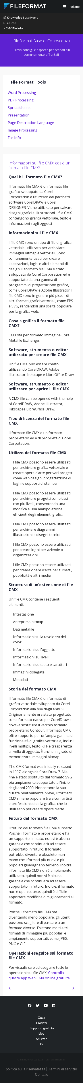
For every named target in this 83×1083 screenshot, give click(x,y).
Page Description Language (31, 122)
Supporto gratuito (41, 1028)
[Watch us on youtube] (46, 1005)
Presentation (18, 115)
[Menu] (65, 7)
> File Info (9, 23)
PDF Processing (21, 100)
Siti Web (41, 1039)
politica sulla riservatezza (25, 1069)
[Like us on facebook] (30, 1005)
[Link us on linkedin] (54, 1005)
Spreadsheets (19, 107)
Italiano (74, 6)
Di (41, 1044)
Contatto (41, 1074)
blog (41, 1033)
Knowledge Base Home (22, 17)
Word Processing (22, 92)
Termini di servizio (63, 1069)
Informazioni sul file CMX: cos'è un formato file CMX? (39, 165)
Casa (41, 1017)
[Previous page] (11, 988)
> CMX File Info (13, 28)
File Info (14, 137)
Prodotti (41, 1023)
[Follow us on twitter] (38, 1005)
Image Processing (22, 130)
